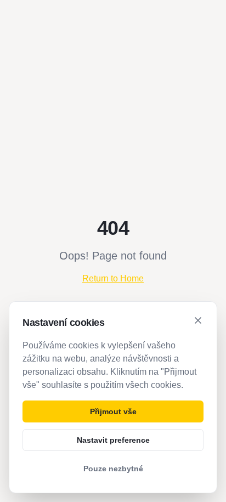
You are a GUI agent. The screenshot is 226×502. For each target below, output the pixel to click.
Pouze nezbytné (113, 468)
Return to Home (113, 278)
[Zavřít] (198, 320)
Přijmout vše (113, 411)
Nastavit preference (113, 440)
